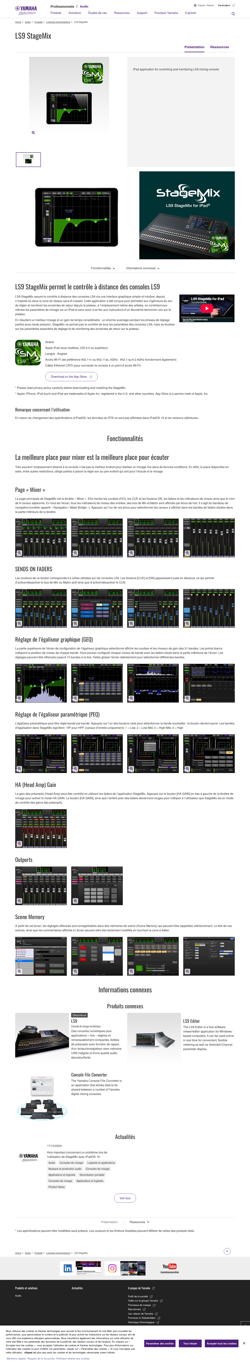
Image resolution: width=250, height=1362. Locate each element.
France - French (206, 5)
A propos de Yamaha (139, 1288)
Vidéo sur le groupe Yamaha (143, 1300)
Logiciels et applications (58, 21)
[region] (125, 1344)
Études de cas (97, 13)
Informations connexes (141, 268)
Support (142, 13)
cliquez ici (30, 1352)
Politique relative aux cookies (73, 1358)
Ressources (122, 13)
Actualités (77, 1288)
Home (18, 21)
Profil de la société (138, 1296)
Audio (84, 6)
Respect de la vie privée (41, 1358)
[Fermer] (244, 1343)
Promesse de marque (139, 1305)
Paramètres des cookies (160, 1343)
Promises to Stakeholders (142, 1317)
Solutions (75, 13)
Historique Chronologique (141, 1322)
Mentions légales (16, 1358)
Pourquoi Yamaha (166, 13)
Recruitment (134, 1309)
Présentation (194, 47)
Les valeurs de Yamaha (140, 1313)
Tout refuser (190, 1343)
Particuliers (224, 5)
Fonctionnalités (101, 268)
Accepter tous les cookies (221, 1343)
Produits (56, 13)
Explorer (190, 13)
